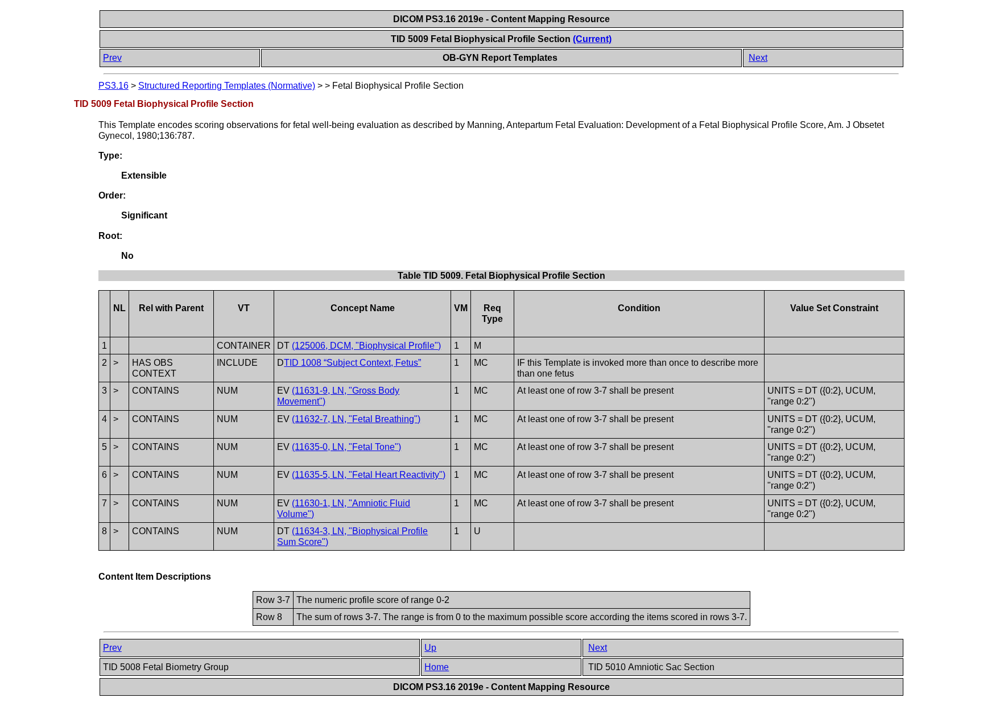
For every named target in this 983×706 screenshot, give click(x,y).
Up (430, 648)
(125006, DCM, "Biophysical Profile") (366, 345)
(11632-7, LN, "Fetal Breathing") (356, 419)
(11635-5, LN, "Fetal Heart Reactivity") (368, 475)
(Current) (592, 39)
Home (436, 667)
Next (758, 58)
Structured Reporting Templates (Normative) (226, 85)
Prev (112, 58)
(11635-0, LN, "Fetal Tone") (346, 447)
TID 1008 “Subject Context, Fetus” (352, 363)
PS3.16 (113, 85)
